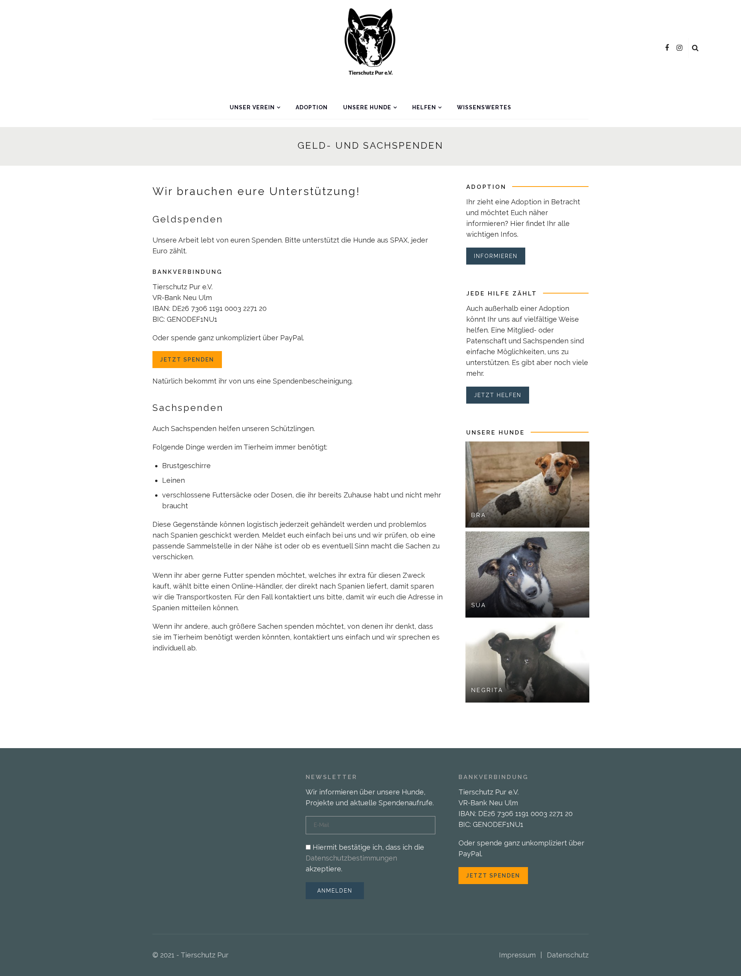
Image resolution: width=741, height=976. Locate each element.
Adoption (312, 107)
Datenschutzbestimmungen (351, 858)
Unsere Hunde (367, 107)
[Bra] (527, 484)
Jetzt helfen (497, 395)
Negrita (487, 690)
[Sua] (527, 574)
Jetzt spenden (187, 359)
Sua (478, 605)
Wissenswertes (484, 107)
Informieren (496, 256)
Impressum (517, 955)
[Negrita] (527, 661)
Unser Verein (252, 107)
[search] (695, 48)
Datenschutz (568, 955)
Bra (478, 515)
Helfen (424, 107)
